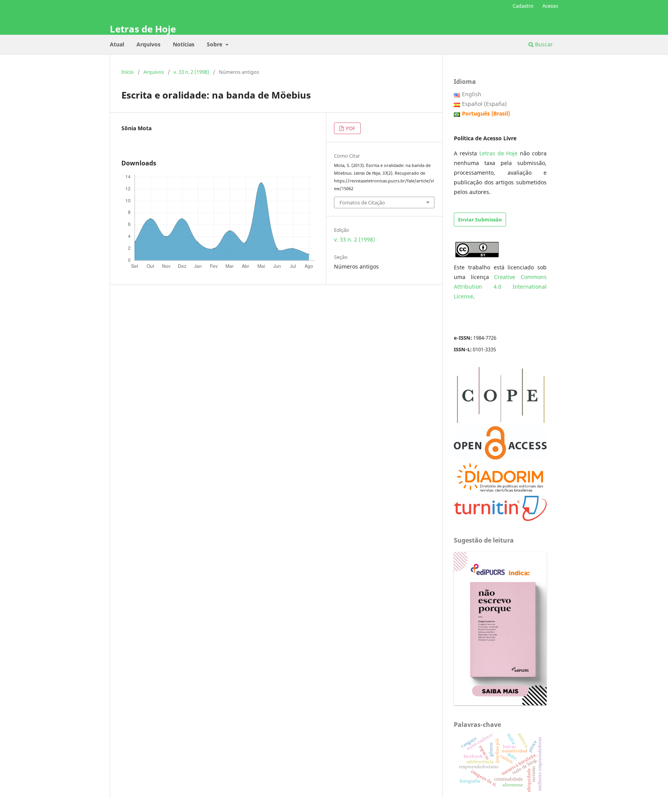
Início (127, 71)
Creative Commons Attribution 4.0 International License (500, 286)
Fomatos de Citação (362, 202)
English (471, 94)
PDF (350, 128)
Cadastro (523, 5)
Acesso (550, 5)
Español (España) (484, 103)
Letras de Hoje (143, 28)
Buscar (543, 44)
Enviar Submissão (480, 219)
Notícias (183, 44)
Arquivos (148, 44)
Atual (117, 44)
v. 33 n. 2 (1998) (191, 71)
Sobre (215, 44)
